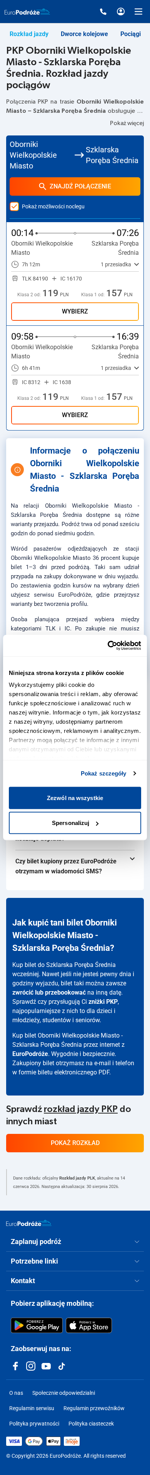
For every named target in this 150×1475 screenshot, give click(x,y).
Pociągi (130, 34)
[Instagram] (30, 1366)
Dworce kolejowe (84, 34)
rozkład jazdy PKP (81, 1109)
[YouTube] (46, 1366)
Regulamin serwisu (31, 1408)
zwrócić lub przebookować (49, 992)
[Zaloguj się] (120, 11)
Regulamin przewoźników (94, 1408)
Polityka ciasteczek (91, 1424)
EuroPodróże (30, 1054)
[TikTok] (61, 1366)
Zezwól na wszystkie (75, 797)
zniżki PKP (103, 1001)
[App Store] (89, 1325)
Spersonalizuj (70, 823)
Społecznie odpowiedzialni (63, 1393)
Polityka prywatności (34, 1424)
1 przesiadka (116, 264)
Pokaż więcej (127, 123)
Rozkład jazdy (29, 34)
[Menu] (138, 11)
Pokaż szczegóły (104, 773)
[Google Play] (37, 1325)
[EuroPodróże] (29, 1223)
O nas (16, 1393)
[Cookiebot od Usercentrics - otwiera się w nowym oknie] (108, 646)
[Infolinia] (103, 11)
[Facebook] (15, 1366)
